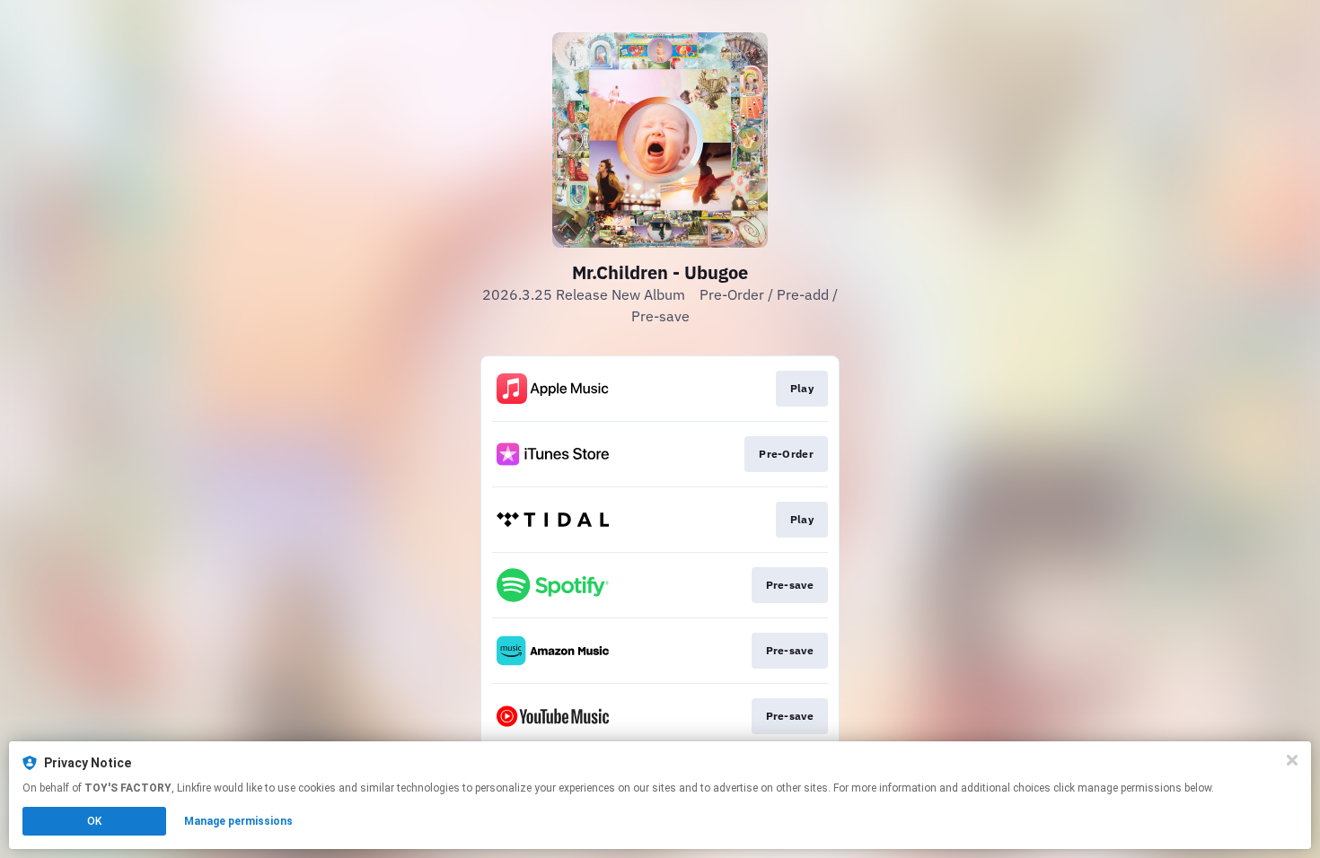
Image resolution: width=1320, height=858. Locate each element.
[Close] (1292, 760)
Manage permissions (238, 821)
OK (94, 821)
